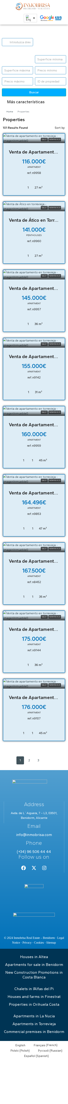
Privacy (27, 942)
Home (9, 111)
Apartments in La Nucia (34, 1016)
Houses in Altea (34, 956)
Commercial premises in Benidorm (34, 1031)
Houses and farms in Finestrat (34, 996)
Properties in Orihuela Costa (34, 1004)
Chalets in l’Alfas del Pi (34, 988)
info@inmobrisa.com (34, 834)
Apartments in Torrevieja (34, 1024)
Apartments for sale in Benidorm (34, 964)
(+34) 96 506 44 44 (34, 851)
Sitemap (51, 942)
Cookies (39, 942)
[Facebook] (23, 868)
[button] (30, 18)
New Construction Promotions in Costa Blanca (34, 974)
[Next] (47, 760)
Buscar (34, 92)
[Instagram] (44, 868)
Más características (25, 101)
